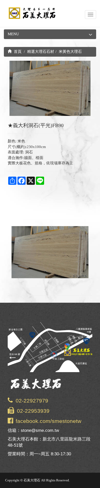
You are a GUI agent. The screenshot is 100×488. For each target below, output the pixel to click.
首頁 (17, 52)
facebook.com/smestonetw (48, 421)
